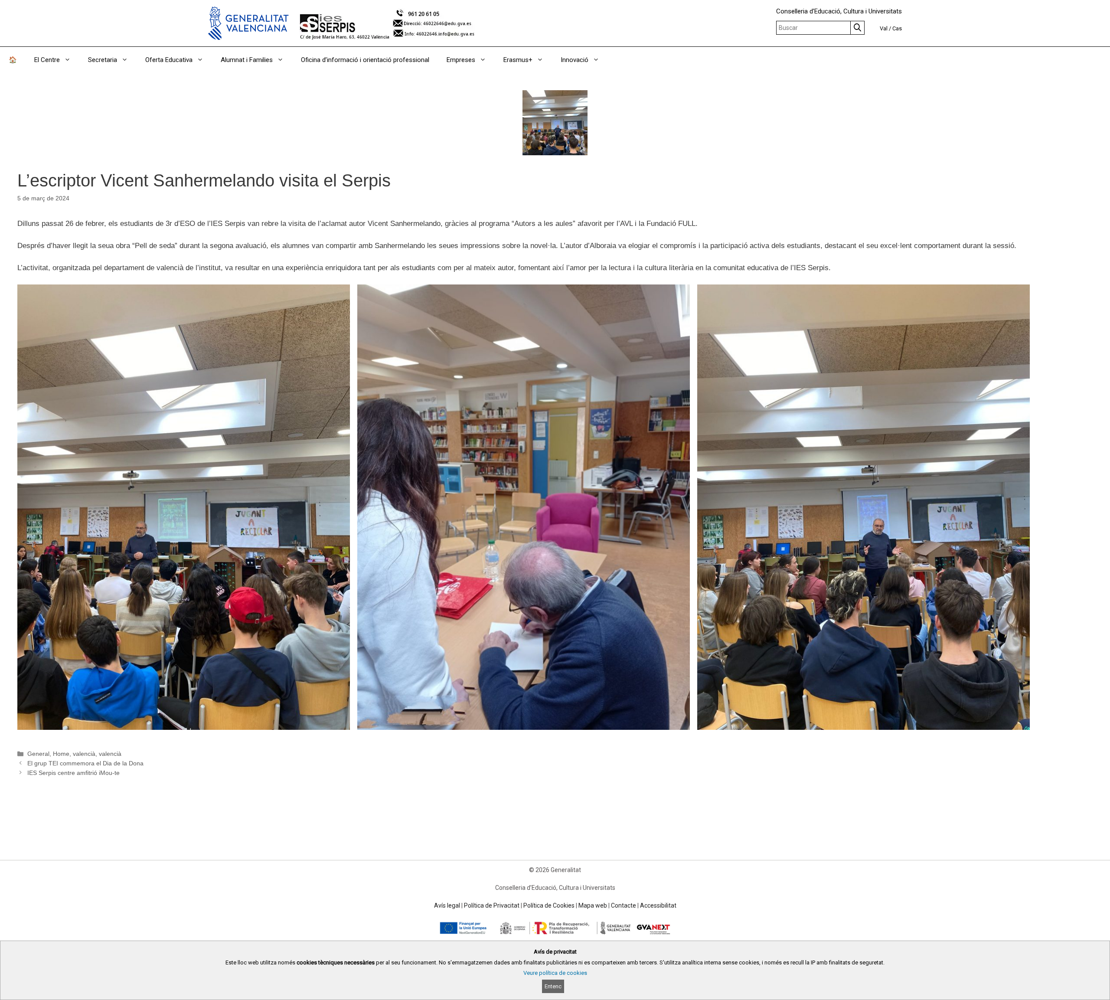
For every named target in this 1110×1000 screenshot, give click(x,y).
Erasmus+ (517, 60)
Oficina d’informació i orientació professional (365, 60)
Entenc (553, 986)
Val (884, 28)
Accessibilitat (658, 905)
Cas (897, 28)
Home (61, 753)
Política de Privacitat (491, 905)
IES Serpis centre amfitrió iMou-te (73, 772)
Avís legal (447, 905)
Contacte (623, 905)
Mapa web (592, 905)
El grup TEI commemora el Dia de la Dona (85, 763)
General (38, 753)
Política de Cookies (549, 905)
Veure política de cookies (555, 973)
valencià (84, 753)
